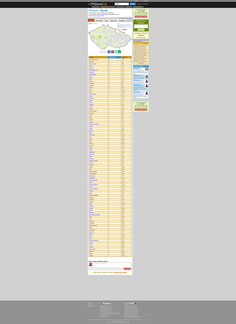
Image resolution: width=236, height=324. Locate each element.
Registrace (146, 0)
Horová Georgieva (142, 51)
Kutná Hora (91, 134)
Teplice (91, 76)
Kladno (91, 253)
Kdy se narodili (99, 20)
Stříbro (90, 80)
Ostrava (91, 167)
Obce (90, 23)
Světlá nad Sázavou (93, 240)
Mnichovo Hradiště (93, 195)
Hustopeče (91, 199)
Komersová (145, 52)
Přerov (90, 203)
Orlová (90, 186)
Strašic (144, 49)
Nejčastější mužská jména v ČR (130, 305)
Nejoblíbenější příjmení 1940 (105, 311)
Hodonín (91, 162)
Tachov (91, 96)
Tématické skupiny (103, 316)
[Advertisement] (110, 286)
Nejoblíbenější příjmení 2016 (105, 308)
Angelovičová (144, 45)
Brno (90, 91)
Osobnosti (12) (113, 20)
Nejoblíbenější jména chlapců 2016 (131, 308)
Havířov (91, 208)
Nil (139, 60)
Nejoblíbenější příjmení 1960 (105, 309)
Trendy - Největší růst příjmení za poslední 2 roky (109, 312)
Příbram (91, 65)
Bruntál (91, 130)
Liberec (91, 89)
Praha (96, 23)
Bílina (90, 156)
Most (90, 238)
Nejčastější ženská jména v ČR (130, 306)
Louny (90, 236)
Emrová (145, 61)
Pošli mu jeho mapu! (120, 272)
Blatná (90, 132)
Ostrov (90, 193)
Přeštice (91, 119)
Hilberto (135, 54)
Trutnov (91, 242)
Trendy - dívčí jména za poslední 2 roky (132, 317)
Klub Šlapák (122, 20)
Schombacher (141, 58)
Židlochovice (92, 152)
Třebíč (90, 115)
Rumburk (91, 197)
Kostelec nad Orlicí (93, 160)
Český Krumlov (92, 173)
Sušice (90, 100)
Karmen (139, 48)
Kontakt (89, 302)
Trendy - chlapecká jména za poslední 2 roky (133, 316)
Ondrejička (136, 55)
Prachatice (91, 113)
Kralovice (91, 165)
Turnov (90, 182)
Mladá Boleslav (92, 74)
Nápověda (90, 303)
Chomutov (91, 83)
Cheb (90, 169)
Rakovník (91, 145)
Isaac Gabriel (142, 46)
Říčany (91, 227)
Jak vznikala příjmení (104, 315)
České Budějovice (93, 70)
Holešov (91, 201)
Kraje (93, 23)
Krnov (90, 117)
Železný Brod (92, 249)
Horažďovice (92, 178)
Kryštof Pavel (137, 61)
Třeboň (91, 255)
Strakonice (91, 104)
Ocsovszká (140, 49)
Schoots (135, 48)
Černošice (91, 72)
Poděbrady (91, 223)
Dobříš (90, 128)
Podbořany (91, 154)
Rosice (91, 147)
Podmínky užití (90, 306)
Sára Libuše (136, 46)
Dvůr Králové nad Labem (94, 214)
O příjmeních (128, 6)
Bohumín (91, 212)
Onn (139, 54)
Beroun (91, 102)
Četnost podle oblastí (138, 6)
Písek (90, 141)
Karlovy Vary (92, 229)
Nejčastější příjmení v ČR (105, 305)
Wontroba (144, 54)
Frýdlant (91, 106)
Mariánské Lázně (93, 225)
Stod (90, 218)
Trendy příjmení (120, 6)
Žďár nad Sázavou (93, 184)
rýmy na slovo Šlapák (140, 39)
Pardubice (91, 98)
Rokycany (91, 68)
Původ (106, 20)
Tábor (90, 139)
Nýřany (91, 143)
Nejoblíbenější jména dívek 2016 (130, 309)
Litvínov (91, 121)
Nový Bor (91, 251)
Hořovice (91, 61)
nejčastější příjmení (104, 14)
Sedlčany (91, 206)
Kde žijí (91, 20)
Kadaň (90, 149)
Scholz (141, 61)
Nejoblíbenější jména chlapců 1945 (131, 313)
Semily (90, 244)
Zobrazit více (141, 63)
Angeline (136, 45)
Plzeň (90, 78)
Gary (140, 55)
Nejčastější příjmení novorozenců (107, 6)
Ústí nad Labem (92, 93)
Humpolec (91, 231)
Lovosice (91, 246)
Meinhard (143, 60)
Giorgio (135, 51)
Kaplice (91, 126)
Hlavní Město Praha (93, 59)
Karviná (91, 190)
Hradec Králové (92, 63)
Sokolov (91, 109)
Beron (139, 45)
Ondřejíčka (144, 55)
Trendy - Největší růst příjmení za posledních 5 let (109, 313)
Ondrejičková (137, 57)
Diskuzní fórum (95, 6)
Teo (141, 54)
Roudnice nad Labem (94, 124)
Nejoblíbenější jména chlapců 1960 (131, 310)
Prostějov (91, 158)
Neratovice (91, 221)
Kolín (90, 137)
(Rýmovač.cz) (139, 41)
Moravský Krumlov (93, 180)
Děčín (90, 216)
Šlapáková (99, 15)
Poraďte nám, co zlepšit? (92, 305)
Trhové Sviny (92, 175)
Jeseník (91, 210)
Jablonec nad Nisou (93, 188)
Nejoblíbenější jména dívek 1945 (130, 314)
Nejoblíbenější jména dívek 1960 (130, 312)
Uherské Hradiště (93, 171)
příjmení (140, 4)
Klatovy (91, 234)
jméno (146, 4)
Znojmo (91, 87)
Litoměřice (91, 85)
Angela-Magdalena (138, 52)
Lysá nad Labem (93, 111)
